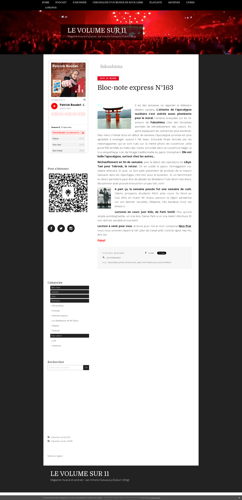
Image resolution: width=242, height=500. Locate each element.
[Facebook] (51, 228)
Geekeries (56, 345)
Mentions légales (55, 456)
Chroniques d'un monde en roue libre (118, 2)
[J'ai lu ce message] (239, 498)
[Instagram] (71, 228)
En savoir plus (155, 498)
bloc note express (162, 262)
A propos (51, 7)
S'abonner (79, 2)
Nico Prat (185, 226)
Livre (53, 296)
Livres (190, 2)
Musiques (55, 300)
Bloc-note (55, 287)
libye (139, 262)
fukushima (113, 262)
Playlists (155, 2)
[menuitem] (47, 2)
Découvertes (58, 305)
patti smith (147, 262)
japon (121, 262)
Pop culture (56, 335)
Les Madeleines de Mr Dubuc (65, 320)
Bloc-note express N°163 (135, 87)
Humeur (55, 292)
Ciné (54, 340)
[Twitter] (61, 228)
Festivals (56, 310)
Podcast (61, 2)
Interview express (60, 315)
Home (45, 2)
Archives (174, 2)
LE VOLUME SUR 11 (97, 30)
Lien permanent (113, 257)
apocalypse (130, 262)
